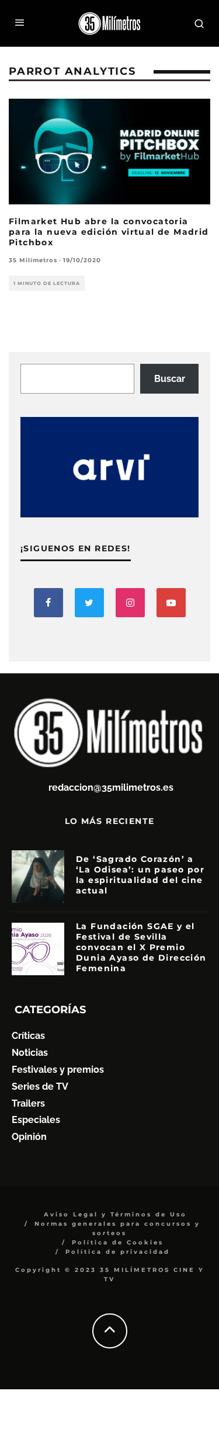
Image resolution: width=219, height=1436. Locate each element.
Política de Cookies (118, 1242)
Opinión (29, 1136)
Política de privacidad (117, 1252)
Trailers (28, 1103)
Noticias (30, 1052)
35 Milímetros (33, 260)
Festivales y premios (58, 1069)
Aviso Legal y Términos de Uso (115, 1214)
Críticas (28, 1035)
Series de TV (40, 1086)
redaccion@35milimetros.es (110, 787)
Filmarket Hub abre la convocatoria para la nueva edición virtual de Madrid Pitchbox (109, 232)
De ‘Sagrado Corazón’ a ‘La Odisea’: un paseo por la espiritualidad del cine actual (140, 875)
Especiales (36, 1119)
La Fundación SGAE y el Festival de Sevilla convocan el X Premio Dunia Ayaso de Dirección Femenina (141, 947)
